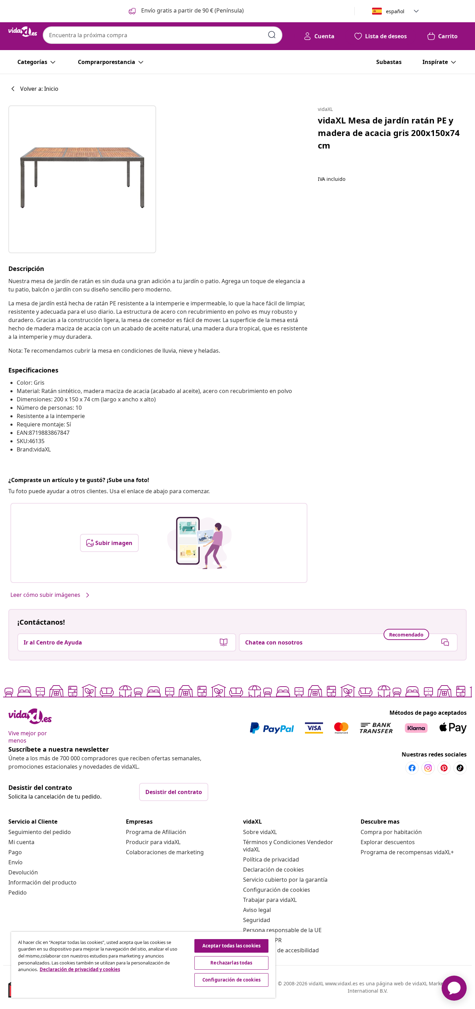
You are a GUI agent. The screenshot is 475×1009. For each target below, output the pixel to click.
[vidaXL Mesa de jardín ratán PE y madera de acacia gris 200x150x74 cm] (82, 179)
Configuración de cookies (276, 890)
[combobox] (162, 35)
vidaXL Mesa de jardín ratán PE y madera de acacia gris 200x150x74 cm (389, 132)
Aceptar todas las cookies (231, 946)
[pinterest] (444, 767)
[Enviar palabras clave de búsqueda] (271, 34)
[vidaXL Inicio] (22, 31)
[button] (185, 11)
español (395, 11)
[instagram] (428, 767)
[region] (143, 965)
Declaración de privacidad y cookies (80, 969)
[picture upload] (199, 543)
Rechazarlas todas (231, 963)
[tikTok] (460, 767)
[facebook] (412, 767)
